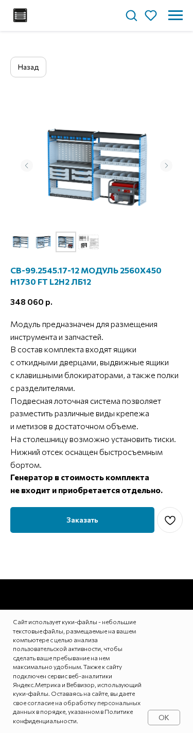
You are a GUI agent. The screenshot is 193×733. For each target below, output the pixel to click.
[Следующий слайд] (166, 165)
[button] (131, 15)
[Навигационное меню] (175, 15)
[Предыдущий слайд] (27, 165)
